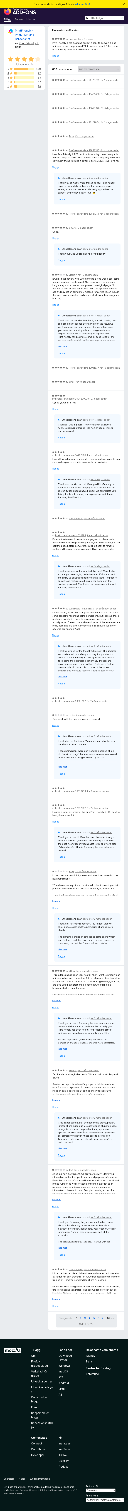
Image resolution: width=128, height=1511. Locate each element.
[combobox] (104, 18)
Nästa (110, 1318)
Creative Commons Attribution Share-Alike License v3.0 (48, 1490)
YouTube (64, 1449)
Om (33, 1355)
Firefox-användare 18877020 (84, 108)
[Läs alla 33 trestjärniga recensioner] (24, 77)
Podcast (64, 1466)
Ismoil (71, 381)
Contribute (38, 1449)
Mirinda (72, 1070)
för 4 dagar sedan (84, 136)
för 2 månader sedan (105, 608)
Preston (73, 39)
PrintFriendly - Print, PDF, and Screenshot (24, 35)
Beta (89, 1361)
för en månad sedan (97, 455)
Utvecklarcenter (41, 1381)
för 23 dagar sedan (97, 398)
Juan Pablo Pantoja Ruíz (81, 608)
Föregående (65, 1318)
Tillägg (7, 19)
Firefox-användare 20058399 (70, 398)
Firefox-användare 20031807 (70, 701)
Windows (65, 1365)
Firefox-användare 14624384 (70, 535)
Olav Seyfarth (76, 1269)
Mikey (72, 971)
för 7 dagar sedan (83, 227)
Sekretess (9, 1478)
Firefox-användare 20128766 (84, 80)
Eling (71, 871)
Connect (36, 1443)
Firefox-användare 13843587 (84, 150)
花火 (71, 227)
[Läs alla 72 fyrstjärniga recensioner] (24, 73)
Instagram (65, 1443)
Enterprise (92, 1374)
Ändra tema (92, 1495)
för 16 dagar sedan (110, 367)
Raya (71, 136)
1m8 (71, 1170)
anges (23, 1487)
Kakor (22, 1478)
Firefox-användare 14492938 (70, 455)
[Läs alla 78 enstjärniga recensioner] (24, 86)
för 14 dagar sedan (100, 315)
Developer (37, 1455)
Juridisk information (40, 1478)
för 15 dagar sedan (88, 274)
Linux (62, 1388)
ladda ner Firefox (83, 4)
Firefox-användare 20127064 (84, 122)
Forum (35, 1407)
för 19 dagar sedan (86, 381)
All (60, 1394)
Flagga (55, 56)
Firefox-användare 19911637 (84, 367)
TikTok (63, 1455)
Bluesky (64, 1460)
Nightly (90, 1355)
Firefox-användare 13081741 (84, 213)
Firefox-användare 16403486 (84, 94)
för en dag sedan (99, 178)
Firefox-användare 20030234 (70, 791)
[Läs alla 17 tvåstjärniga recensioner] (24, 82)
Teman (19, 19)
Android (64, 1383)
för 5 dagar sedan (109, 213)
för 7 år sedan (85, 39)
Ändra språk (92, 1486)
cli (70, 715)
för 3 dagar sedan (110, 108)
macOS (63, 1371)
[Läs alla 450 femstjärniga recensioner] (24, 69)
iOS (61, 1377)
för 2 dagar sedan (110, 80)
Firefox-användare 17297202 (70, 808)
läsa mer (62, 346)
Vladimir (73, 274)
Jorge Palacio (76, 518)
